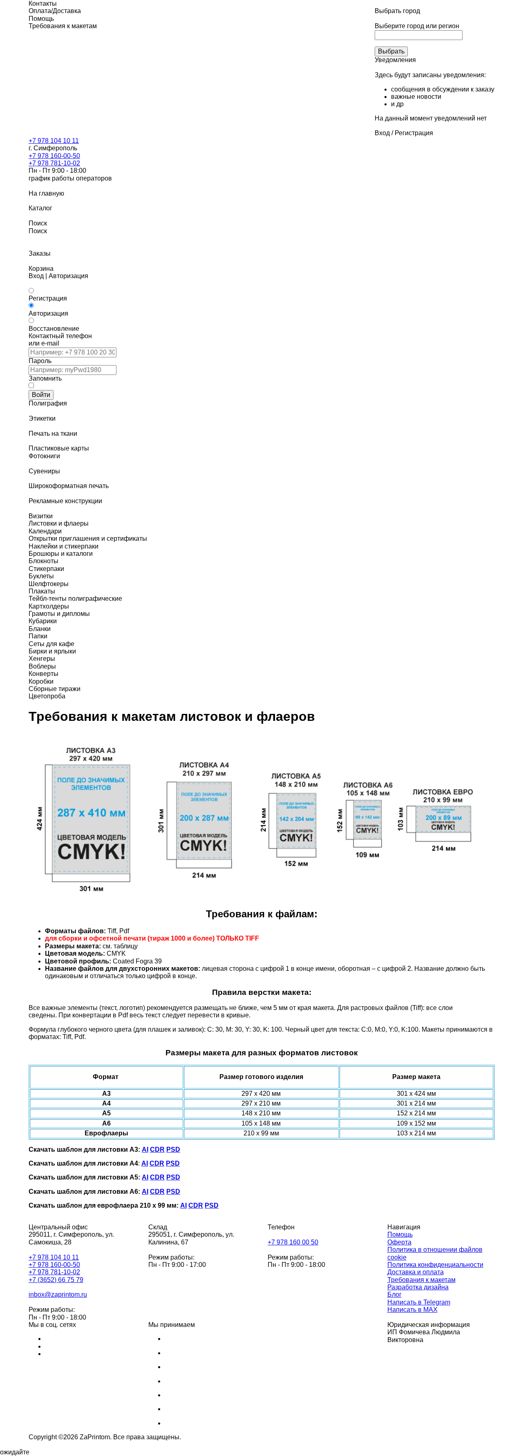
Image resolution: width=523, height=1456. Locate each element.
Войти (41, 394)
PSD (173, 1149)
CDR (157, 1149)
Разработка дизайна (418, 1287)
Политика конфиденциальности (435, 1264)
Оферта (399, 1242)
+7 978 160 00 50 (293, 1242)
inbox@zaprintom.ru (58, 1294)
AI (145, 1149)
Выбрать (391, 51)
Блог (394, 1294)
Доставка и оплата (415, 1272)
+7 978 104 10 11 (54, 140)
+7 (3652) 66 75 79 (56, 1279)
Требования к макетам (421, 1279)
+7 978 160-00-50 (54, 155)
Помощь (400, 1234)
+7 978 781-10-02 (54, 163)
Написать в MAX (412, 1309)
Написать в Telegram (418, 1302)
